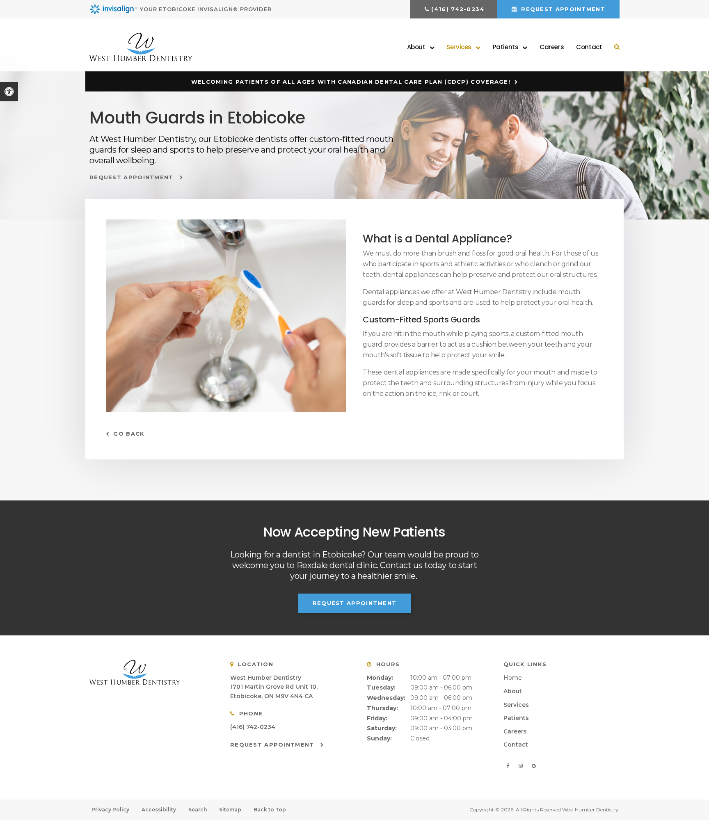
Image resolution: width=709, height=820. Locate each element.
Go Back (128, 433)
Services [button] (458, 47)
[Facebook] (509, 765)
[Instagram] (521, 765)
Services (516, 704)
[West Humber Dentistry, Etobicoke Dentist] (149, 672)
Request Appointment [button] (562, 9)
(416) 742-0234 (457, 9)
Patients (516, 718)
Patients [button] (506, 47)
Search (197, 809)
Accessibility (159, 809)
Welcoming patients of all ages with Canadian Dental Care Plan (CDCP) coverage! (350, 81)
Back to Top (270, 809)
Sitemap (230, 809)
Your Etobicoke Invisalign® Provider (206, 9)
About (512, 691)
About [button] (416, 47)
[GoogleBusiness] (533, 765)
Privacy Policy (110, 809)
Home (512, 677)
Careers (552, 47)
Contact (589, 47)
